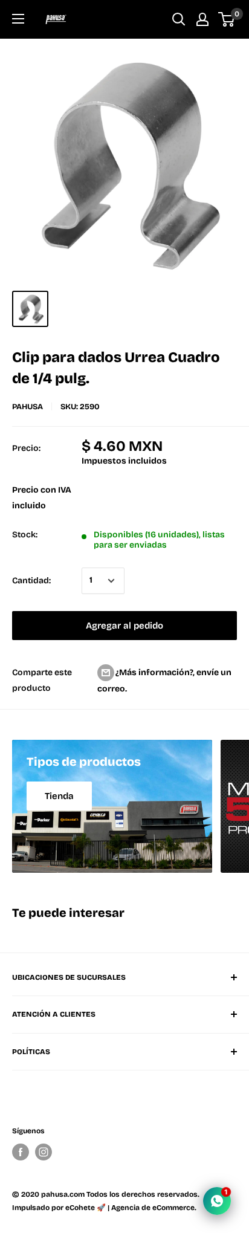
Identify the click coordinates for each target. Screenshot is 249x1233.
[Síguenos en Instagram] (43, 1152)
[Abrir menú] (18, 19)
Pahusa (27, 407)
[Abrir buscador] (179, 19)
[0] (226, 19)
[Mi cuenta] (202, 19)
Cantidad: (31, 580)
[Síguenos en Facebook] (20, 1152)
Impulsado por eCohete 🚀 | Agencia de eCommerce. (104, 1207)
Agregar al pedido (124, 625)
